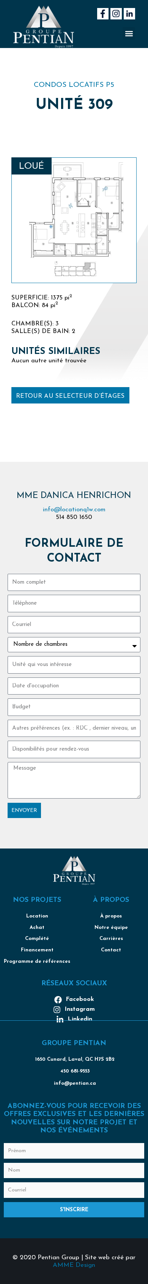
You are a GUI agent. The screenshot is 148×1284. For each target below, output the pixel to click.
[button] (129, 33)
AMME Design (74, 1265)
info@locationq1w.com (74, 510)
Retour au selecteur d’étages (70, 396)
